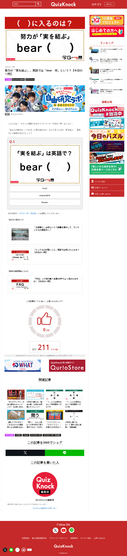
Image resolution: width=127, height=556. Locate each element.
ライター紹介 (100, 182)
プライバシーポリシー (58, 538)
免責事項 (74, 538)
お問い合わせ (99, 538)
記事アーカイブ (101, 188)
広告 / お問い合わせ (102, 194)
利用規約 (25, 538)
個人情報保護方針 (39, 538)
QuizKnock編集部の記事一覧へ (45, 508)
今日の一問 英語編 (27, 213)
